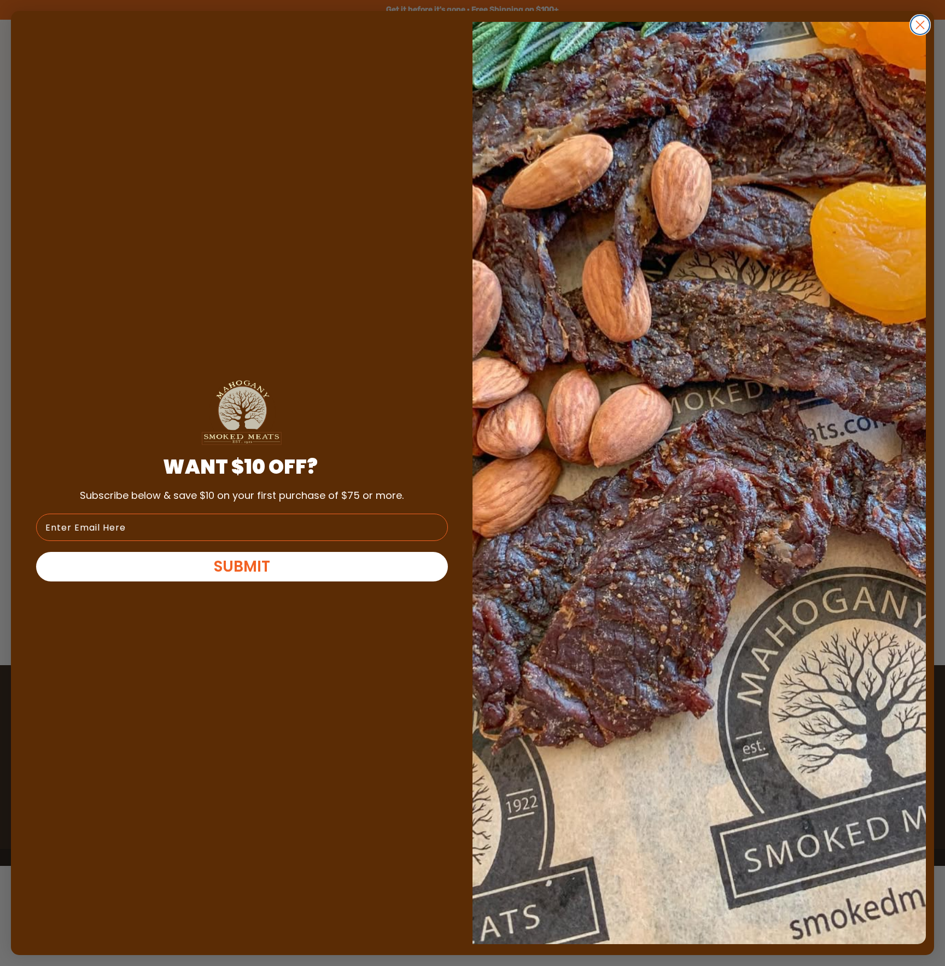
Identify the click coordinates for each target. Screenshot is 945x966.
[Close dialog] (920, 24)
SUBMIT (242, 566)
